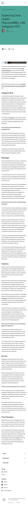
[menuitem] (4, 471)
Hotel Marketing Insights (10, 9)
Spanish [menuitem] (18, 502)
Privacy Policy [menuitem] (11, 502)
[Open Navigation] (25, 3)
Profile (17, 438)
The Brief (3, 9)
